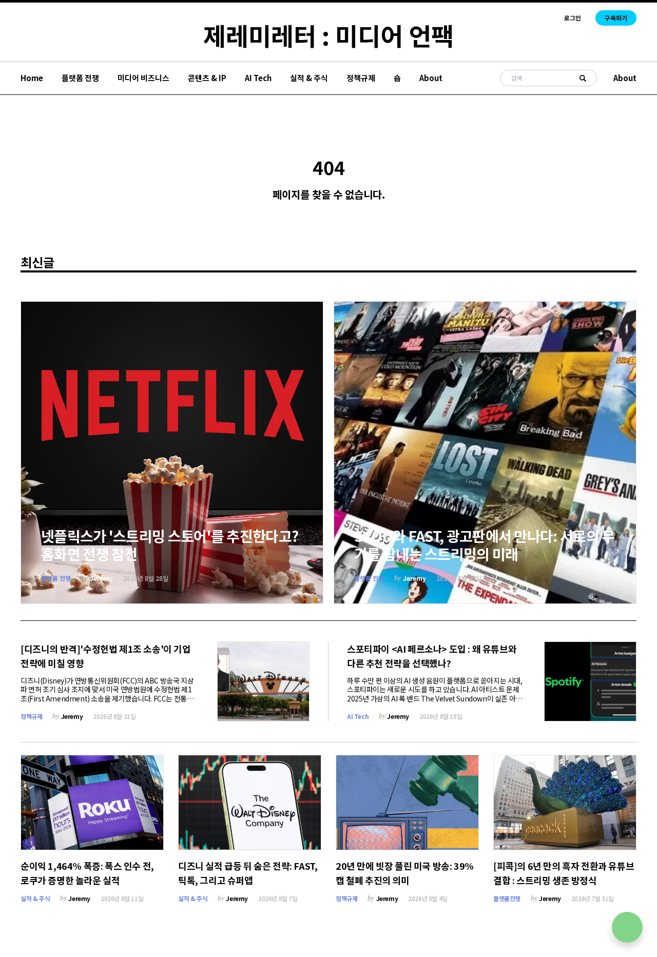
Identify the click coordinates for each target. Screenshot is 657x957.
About (430, 77)
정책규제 (360, 77)
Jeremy (101, 578)
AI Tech (258, 77)
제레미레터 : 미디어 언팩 (328, 35)
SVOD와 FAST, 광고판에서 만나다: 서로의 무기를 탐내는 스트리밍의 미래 (484, 544)
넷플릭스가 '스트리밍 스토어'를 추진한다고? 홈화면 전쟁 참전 (169, 544)
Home (32, 77)
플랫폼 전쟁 (80, 77)
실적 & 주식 (309, 77)
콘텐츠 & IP (207, 77)
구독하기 (616, 17)
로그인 (572, 18)
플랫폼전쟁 (506, 898)
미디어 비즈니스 (143, 77)
